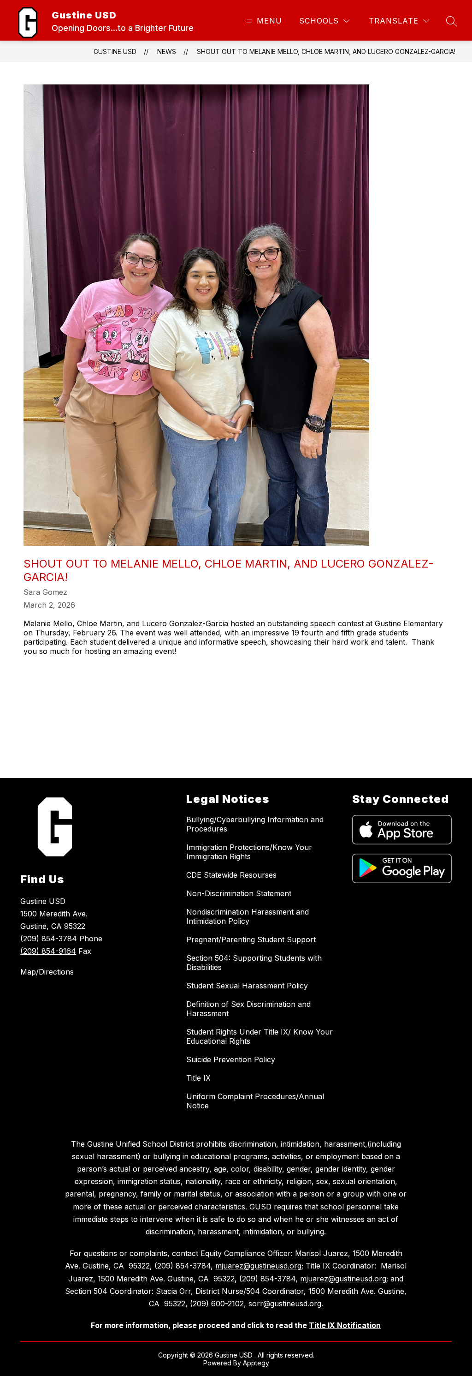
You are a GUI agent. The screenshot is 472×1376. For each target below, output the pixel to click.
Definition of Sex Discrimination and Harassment (248, 1008)
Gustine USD (115, 51)
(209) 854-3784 (48, 938)
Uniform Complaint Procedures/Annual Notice (255, 1101)
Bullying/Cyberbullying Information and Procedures (255, 824)
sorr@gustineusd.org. (285, 1303)
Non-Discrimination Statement (238, 893)
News (166, 51)
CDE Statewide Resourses (231, 874)
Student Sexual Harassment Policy (247, 985)
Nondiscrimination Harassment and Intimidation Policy (247, 916)
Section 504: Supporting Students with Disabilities (254, 962)
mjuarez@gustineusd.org (258, 1265)
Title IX (198, 1078)
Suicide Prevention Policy (230, 1059)
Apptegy (256, 1363)
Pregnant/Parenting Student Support (251, 939)
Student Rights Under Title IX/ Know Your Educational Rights (259, 1036)
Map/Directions (47, 971)
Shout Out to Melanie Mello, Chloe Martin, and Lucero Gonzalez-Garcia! (326, 51)
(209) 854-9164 (48, 951)
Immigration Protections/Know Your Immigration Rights (249, 852)
